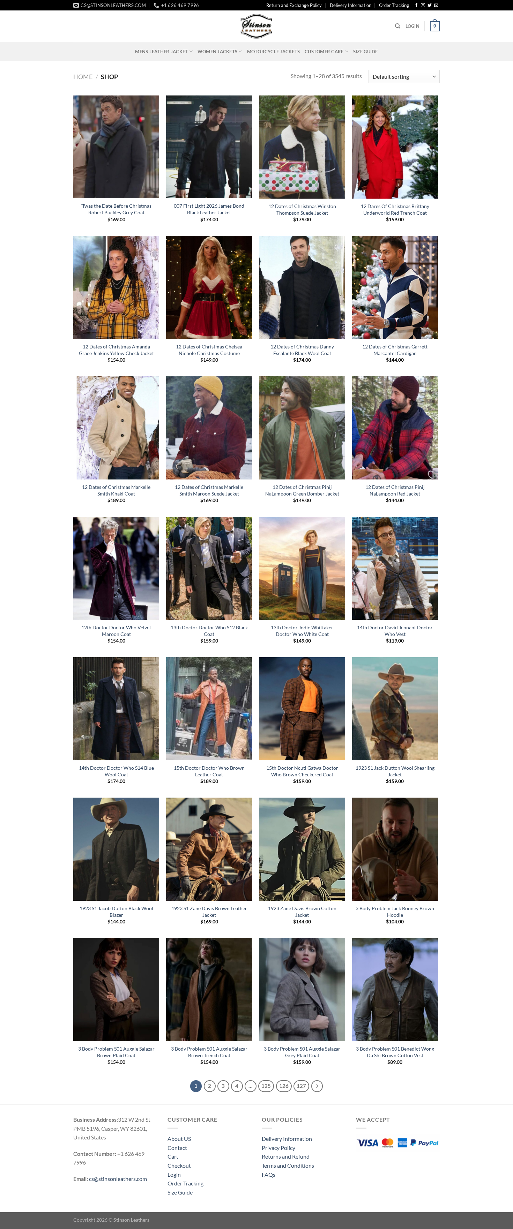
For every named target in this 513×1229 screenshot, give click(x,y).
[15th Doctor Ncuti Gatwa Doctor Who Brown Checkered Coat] (302, 708)
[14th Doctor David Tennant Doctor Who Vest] (395, 568)
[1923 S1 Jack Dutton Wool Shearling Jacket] (395, 708)
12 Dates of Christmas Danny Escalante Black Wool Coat (302, 350)
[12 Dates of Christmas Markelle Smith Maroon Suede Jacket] (209, 427)
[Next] (317, 1086)
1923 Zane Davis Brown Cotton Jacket (302, 911)
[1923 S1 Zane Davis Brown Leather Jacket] (209, 849)
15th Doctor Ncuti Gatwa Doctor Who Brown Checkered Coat (302, 771)
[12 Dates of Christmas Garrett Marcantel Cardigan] (395, 287)
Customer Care (324, 51)
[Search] (397, 26)
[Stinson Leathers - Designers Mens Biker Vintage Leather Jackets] (256, 26)
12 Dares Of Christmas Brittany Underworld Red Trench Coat (395, 209)
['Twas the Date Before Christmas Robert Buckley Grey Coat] (116, 146)
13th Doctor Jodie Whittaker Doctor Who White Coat (302, 630)
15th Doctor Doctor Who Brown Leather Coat (209, 771)
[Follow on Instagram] (423, 5)
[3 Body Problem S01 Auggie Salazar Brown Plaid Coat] (116, 989)
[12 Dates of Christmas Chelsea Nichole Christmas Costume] (209, 287)
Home (82, 76)
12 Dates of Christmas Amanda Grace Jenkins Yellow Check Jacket (116, 350)
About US (179, 1138)
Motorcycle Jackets (273, 51)
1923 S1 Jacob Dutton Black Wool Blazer (116, 911)
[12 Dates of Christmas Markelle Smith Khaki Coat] (116, 427)
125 (266, 1086)
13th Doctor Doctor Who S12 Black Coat (209, 630)
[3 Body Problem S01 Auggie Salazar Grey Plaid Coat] (302, 989)
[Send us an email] (436, 5)
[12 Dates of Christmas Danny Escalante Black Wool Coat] (302, 287)
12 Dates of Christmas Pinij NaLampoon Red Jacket (395, 490)
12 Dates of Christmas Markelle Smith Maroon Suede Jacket (209, 490)
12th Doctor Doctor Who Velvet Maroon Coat (116, 630)
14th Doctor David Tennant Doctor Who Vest (395, 630)
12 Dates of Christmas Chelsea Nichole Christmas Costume (209, 350)
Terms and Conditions (288, 1165)
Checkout (179, 1165)
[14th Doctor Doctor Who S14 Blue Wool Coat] (116, 708)
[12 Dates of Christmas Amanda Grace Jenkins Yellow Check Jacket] (116, 287)
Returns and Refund (286, 1156)
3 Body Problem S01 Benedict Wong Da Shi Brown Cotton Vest (395, 1052)
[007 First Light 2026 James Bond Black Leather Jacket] (209, 146)
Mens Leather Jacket (161, 51)
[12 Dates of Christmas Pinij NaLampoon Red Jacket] (395, 427)
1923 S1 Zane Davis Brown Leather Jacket (209, 911)
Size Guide (365, 51)
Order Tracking (394, 5)
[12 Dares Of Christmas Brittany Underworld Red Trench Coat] (395, 147)
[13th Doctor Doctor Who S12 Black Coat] (209, 568)
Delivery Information (350, 5)
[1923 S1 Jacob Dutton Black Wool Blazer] (116, 849)
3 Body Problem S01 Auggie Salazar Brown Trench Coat (209, 1052)
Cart (173, 1156)
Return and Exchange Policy (294, 5)
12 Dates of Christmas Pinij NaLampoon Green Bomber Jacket (302, 490)
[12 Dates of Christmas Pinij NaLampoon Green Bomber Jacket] (302, 427)
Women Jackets (217, 51)
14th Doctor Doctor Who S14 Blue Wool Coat (116, 771)
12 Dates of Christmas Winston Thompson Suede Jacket (302, 209)
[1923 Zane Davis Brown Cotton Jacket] (302, 849)
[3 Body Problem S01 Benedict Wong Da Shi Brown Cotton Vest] (395, 989)
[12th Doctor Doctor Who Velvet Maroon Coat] (116, 568)
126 (284, 1086)
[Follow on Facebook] (416, 5)
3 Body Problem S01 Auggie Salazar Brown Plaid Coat (116, 1052)
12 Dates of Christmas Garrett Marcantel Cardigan (395, 350)
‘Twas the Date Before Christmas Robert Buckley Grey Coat (116, 209)
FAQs (268, 1174)
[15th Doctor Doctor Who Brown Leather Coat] (209, 708)
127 (301, 1086)
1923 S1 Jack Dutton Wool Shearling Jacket (395, 771)
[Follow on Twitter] (430, 5)
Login (174, 1174)
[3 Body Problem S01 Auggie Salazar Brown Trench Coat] (209, 989)
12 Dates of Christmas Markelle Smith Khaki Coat (116, 490)
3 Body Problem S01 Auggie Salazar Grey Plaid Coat (302, 1052)
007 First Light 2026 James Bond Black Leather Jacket (209, 209)
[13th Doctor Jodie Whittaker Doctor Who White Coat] (302, 568)
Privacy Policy (278, 1147)
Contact (177, 1147)
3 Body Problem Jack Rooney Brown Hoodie (395, 911)
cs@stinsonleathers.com (118, 1178)
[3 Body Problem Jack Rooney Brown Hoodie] (395, 849)
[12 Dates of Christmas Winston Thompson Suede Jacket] (302, 147)
